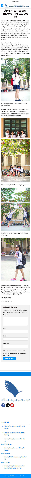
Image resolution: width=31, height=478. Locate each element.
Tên (4, 328)
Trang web (6, 343)
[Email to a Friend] (8, 405)
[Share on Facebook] (3, 405)
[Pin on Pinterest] (12, 405)
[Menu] (2, 6)
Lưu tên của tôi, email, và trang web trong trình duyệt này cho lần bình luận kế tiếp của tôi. (14, 353)
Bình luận (6, 315)
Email (5, 336)
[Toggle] (2, 426)
